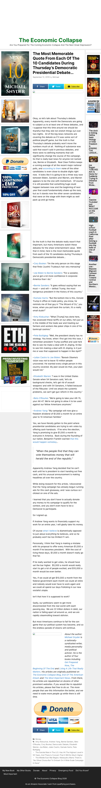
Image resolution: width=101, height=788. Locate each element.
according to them (52, 168)
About (44, 770)
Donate (36, 770)
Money (38, 739)
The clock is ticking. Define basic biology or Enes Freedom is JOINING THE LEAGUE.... (93, 142)
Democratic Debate (60, 744)
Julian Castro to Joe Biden (47, 357)
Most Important (10, 774)
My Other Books (24, 770)
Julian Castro (54, 747)
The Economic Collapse (50, 40)
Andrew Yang (40, 410)
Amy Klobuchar (41, 317)
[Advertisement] (50, 19)
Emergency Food (66, 770)
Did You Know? (82, 770)
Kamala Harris (41, 298)
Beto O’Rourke (41, 398)
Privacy (53, 770)
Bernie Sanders (41, 285)
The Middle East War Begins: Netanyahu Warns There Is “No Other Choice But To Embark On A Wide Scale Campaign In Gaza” (58, 760)
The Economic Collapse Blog (47, 675)
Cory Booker (40, 263)
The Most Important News (57, 678)
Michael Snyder (72, 637)
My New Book (8, 770)
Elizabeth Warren (42, 376)
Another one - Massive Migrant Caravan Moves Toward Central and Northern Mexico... (93, 275)
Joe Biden (44, 747)
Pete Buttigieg (41, 335)
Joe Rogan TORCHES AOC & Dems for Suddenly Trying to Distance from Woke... (93, 175)
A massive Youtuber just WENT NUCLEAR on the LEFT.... (93, 205)
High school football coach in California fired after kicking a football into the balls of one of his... (93, 238)
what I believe (50, 531)
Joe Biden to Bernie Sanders (48, 273)
